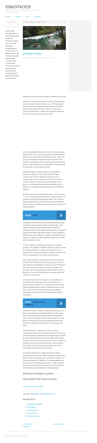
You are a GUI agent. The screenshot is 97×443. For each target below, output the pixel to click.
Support (18, 17)
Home (32, 22)
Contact (8, 17)
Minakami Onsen (32, 53)
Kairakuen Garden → (60, 424)
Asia (26, 17)
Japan (53, 58)
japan (50, 104)
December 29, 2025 (34, 58)
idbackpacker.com (49, 394)
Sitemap (38, 17)
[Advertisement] (44, 77)
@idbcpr (37, 394)
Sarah (24, 58)
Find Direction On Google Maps (33, 386)
